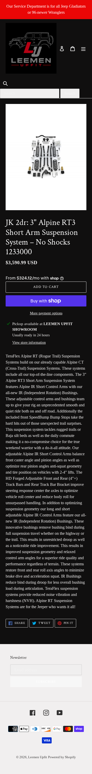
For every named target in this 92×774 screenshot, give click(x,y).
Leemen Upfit (37, 757)
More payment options (46, 313)
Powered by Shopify (62, 757)
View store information (29, 342)
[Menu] (83, 48)
